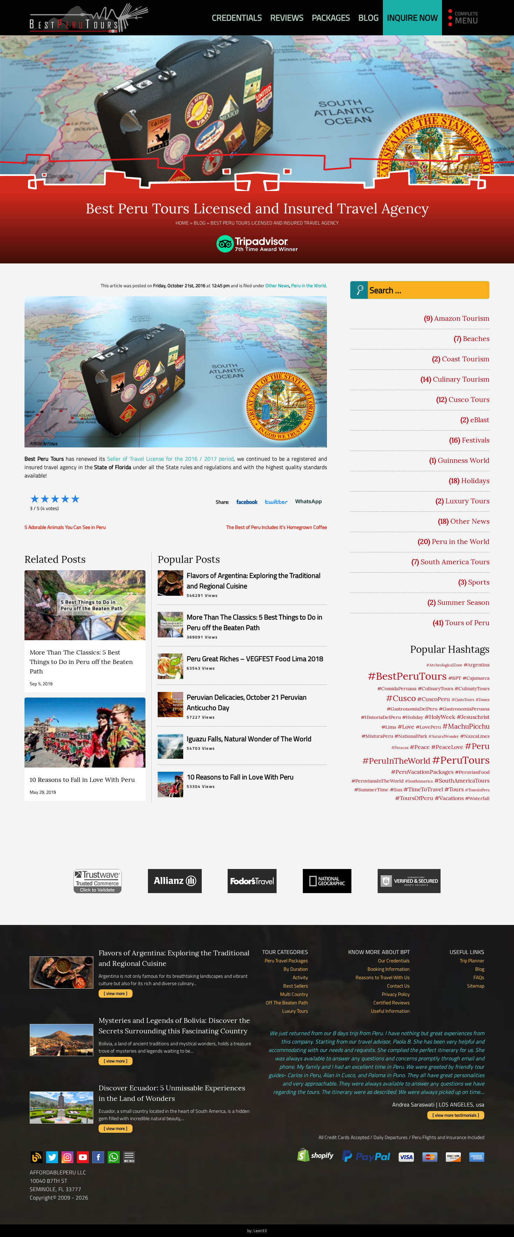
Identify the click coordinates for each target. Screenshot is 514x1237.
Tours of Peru (467, 622)
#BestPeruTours (407, 676)
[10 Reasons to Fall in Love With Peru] (84, 749)
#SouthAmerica (419, 781)
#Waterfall (477, 798)
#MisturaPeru (377, 736)
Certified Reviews (391, 1002)
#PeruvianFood (472, 772)
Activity (300, 977)
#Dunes (483, 699)
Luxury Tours (467, 500)
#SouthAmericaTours (462, 780)
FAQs (478, 977)
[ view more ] (115, 993)
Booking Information (388, 969)
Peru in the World (308, 285)
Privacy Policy (396, 994)
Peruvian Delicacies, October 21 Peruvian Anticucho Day (247, 702)
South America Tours (455, 561)
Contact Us (398, 985)
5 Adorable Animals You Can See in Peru (65, 527)
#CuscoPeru (433, 698)
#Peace (420, 746)
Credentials (237, 17)
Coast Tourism (466, 358)
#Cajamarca (476, 678)
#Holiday (412, 717)
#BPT (454, 678)
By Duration (296, 969)
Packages (331, 17)
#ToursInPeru (477, 789)
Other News (277, 285)
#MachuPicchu (466, 726)
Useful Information (390, 1011)
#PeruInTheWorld (396, 761)
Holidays (475, 480)
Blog (368, 17)
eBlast (480, 419)
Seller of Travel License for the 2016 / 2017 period (170, 458)
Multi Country (294, 994)
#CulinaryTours (435, 688)
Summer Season (463, 602)
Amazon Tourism (462, 318)
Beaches (476, 338)
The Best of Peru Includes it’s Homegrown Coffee (276, 527)
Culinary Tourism (461, 379)
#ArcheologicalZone (444, 665)
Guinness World (464, 460)
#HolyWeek (439, 716)
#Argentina (477, 665)
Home (182, 222)
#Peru (477, 746)
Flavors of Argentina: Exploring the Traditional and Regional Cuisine (254, 580)
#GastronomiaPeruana (464, 709)
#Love (406, 726)
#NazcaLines (475, 736)
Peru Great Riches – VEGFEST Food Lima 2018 (255, 658)
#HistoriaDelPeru (381, 717)
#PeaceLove (447, 746)
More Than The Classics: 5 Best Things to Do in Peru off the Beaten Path (254, 622)
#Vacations (449, 797)
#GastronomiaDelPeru (412, 709)
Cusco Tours (469, 399)
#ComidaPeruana (396, 688)
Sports (479, 582)
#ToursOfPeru (414, 797)
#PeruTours (461, 760)
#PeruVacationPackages (422, 771)
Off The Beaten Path (287, 1002)
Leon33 (260, 1230)
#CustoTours (462, 699)
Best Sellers (295, 985)
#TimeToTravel (423, 789)
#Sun (396, 789)
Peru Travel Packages (286, 960)
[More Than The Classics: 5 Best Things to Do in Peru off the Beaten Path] (84, 631)
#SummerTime (371, 789)
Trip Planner (472, 960)
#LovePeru (428, 727)
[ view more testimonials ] (456, 1115)
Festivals (476, 440)
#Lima (388, 727)
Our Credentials (394, 960)
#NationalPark (410, 736)
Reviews (287, 17)
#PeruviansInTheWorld (377, 781)
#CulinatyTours (472, 688)
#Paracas (399, 747)
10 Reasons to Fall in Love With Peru (240, 776)
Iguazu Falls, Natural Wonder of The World (249, 738)
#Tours (454, 789)
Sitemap (475, 985)
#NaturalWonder (443, 736)
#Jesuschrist (473, 716)
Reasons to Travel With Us (383, 977)
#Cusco (401, 698)
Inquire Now (412, 17)
